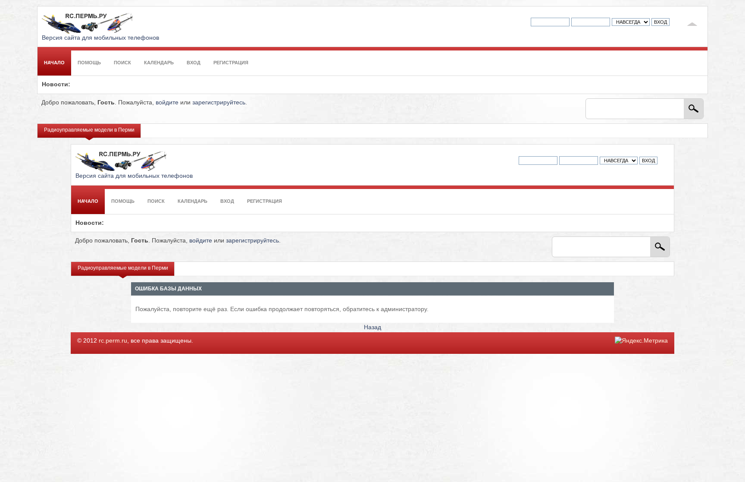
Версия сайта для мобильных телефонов (100, 38)
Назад (372, 327)
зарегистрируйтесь (218, 102)
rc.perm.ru (113, 340)
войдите (167, 102)
